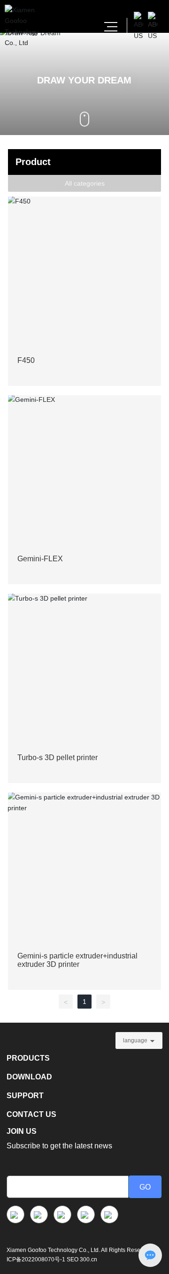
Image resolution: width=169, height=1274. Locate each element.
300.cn (88, 1259)
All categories (85, 183)
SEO (72, 1259)
